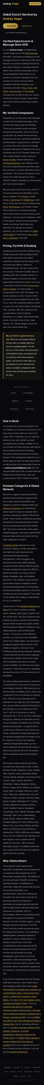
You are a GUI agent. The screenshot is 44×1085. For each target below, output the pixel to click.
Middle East (29, 200)
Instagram (7, 1067)
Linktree (28, 1067)
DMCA (15, 1076)
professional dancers (12, 163)
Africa (5, 207)
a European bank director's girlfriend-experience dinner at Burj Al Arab (20, 1006)
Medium (15, 401)
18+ (29, 1076)
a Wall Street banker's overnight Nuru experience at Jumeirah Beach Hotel (22, 989)
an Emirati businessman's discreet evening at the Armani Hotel (19, 1034)
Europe (25, 196)
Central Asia (15, 200)
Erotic (30, 88)
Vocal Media (28, 393)
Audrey (10, 3)
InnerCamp (29, 409)
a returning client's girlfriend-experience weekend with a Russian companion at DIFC (22, 1013)
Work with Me (35, 4)
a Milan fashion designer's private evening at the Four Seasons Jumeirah (21, 1041)
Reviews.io (14, 409)
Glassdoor (36, 1067)
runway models (9, 160)
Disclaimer (28, 1072)
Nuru (25, 88)
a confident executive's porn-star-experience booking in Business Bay (22, 1020)
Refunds (37, 1072)
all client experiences (19, 1052)
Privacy (13, 1072)
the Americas (14, 207)
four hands (29, 91)
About (6, 1072)
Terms (20, 1072)
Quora (13, 393)
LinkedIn (28, 401)
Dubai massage (31, 53)
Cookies (23, 1076)
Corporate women (10, 545)
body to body (15, 91)
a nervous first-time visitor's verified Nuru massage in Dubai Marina (21, 996)
